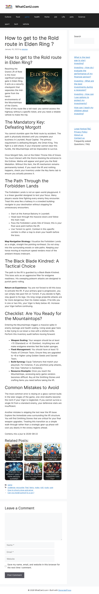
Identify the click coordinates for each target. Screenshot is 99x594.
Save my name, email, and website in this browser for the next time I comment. (33, 566)
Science (81, 17)
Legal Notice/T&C (82, 129)
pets (72, 17)
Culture (8, 17)
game (27, 17)
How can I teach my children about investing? (83, 110)
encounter (20, 487)
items (31, 487)
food (18, 17)
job (55, 17)
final (26, 487)
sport (7, 24)
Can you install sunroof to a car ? (21, 493)
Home (47, 17)
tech (16, 24)
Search (77, 36)
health (37, 17)
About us (78, 135)
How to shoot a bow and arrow (20, 490)
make (37, 487)
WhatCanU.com (27, 6)
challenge (11, 487)
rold (41, 487)
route (46, 487)
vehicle (26, 24)
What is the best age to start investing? (82, 60)
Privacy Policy (80, 132)
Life (63, 17)
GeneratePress (64, 590)
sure (51, 487)
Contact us (79, 138)
